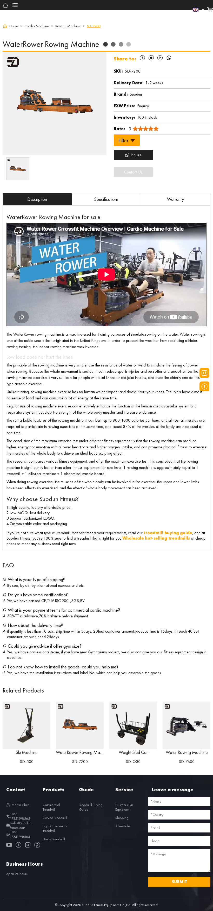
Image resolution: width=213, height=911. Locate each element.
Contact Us (133, 172)
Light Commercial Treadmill (55, 828)
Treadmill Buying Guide (91, 807)
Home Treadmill (54, 839)
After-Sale (122, 826)
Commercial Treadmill (51, 807)
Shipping (122, 817)
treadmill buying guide (168, 532)
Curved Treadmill (55, 817)
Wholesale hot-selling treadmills (156, 538)
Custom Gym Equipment (124, 807)
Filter (123, 140)
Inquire (136, 155)
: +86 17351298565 (20, 816)
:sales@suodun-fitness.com (21, 825)
